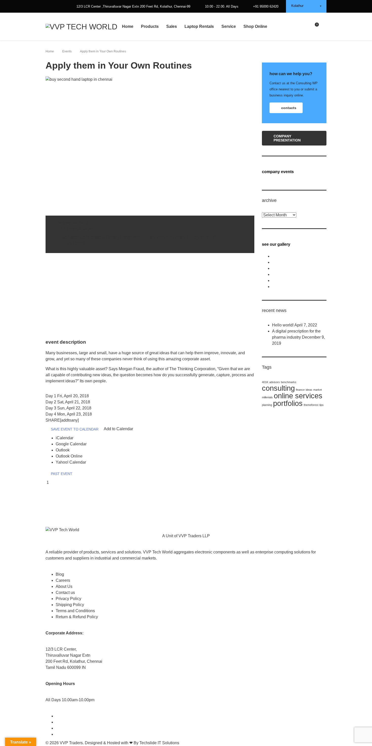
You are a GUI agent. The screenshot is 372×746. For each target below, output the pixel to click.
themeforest (311, 404)
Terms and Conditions (75, 611)
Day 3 (68, 408)
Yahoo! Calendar (71, 462)
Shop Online (255, 26)
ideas (309, 389)
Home (127, 26)
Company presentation (287, 138)
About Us (64, 586)
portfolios (288, 403)
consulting (278, 388)
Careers (63, 580)
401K (265, 382)
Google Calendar (71, 444)
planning (267, 404)
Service (228, 26)
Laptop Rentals (199, 26)
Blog (60, 574)
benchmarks (288, 382)
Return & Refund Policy (77, 617)
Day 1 (67, 396)
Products (150, 26)
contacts (288, 108)
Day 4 (69, 414)
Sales (171, 26)
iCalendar (64, 438)
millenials (267, 397)
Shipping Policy (70, 605)
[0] (314, 26)
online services (298, 395)
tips (321, 404)
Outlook (63, 450)
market (317, 389)
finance (300, 389)
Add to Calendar (118, 429)
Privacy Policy (68, 598)
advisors (274, 382)
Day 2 (68, 402)
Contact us (65, 592)
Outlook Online (69, 456)
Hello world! (283, 325)
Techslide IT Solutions (159, 743)
